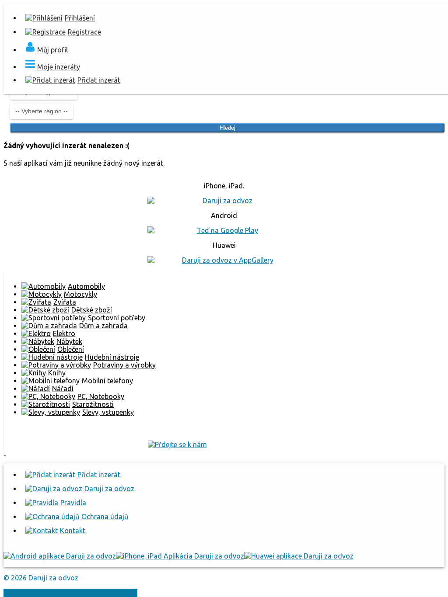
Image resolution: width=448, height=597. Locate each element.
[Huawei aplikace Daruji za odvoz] (299, 556)
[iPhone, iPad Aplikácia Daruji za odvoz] (180, 556)
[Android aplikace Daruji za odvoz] (60, 556)
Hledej (227, 128)
